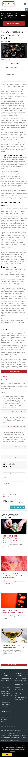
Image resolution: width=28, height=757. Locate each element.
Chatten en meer (10, 74)
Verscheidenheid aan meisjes (13, 71)
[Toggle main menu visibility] (25, 4)
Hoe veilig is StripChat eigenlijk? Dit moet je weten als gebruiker (6, 691)
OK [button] (7, 754)
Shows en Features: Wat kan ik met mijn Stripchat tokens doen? (6, 697)
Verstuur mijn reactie (17, 507)
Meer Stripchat (4, 719)
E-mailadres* (6, 477)
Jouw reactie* (6, 483)
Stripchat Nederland (8, 3)
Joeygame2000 (14, 426)
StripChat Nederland (5, 715)
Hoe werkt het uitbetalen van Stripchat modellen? (13, 538)
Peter (16, 411)
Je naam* (5, 471)
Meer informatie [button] (12, 751)
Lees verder (14, 549)
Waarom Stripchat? (12, 13)
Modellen (3, 721)
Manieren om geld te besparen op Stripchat (14, 611)
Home (3, 13)
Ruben (12, 457)
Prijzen (7, 77)
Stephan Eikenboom (6, 380)
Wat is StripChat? (19, 689)
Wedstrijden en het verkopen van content (14, 646)
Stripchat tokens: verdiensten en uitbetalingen (19, 686)
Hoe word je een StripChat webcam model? (19, 693)
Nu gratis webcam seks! (14, 371)
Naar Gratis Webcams (14, 23)
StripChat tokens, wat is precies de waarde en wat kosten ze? (21, 680)
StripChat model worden (6, 717)
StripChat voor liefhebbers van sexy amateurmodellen (13, 575)
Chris (16, 447)
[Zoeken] (26, 9)
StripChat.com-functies (11, 67)
